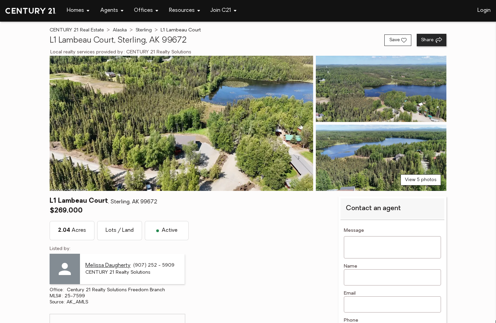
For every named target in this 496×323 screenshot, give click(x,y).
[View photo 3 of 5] (381, 158)
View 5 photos (421, 179)
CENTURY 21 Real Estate (77, 30)
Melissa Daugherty (108, 265)
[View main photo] (181, 123)
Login (484, 10)
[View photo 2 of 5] (381, 89)
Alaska (120, 30)
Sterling (144, 30)
